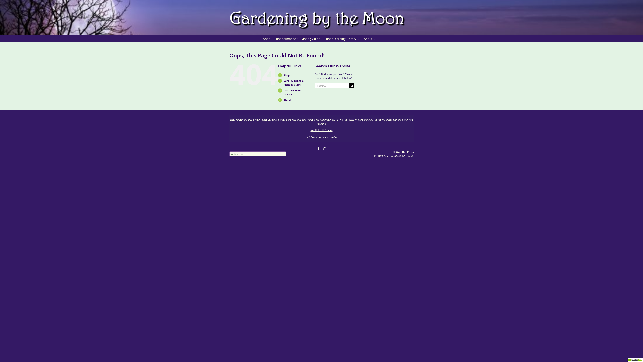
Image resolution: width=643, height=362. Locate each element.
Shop (287, 75)
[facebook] (318, 148)
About (287, 100)
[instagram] (324, 148)
